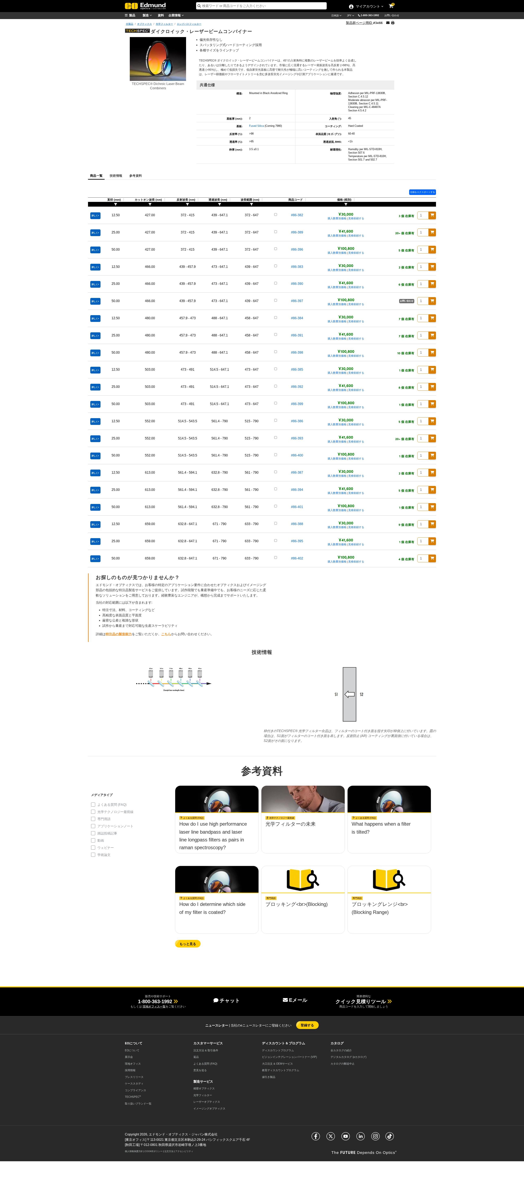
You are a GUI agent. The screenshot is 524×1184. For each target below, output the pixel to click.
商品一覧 (96, 175)
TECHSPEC (133, 1096)
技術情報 (116, 175)
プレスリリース (134, 1077)
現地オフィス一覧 (154, 1006)
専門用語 (104, 819)
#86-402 (297, 558)
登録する (307, 1025)
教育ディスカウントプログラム (280, 1070)
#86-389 (297, 232)
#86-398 (297, 352)
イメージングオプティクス (209, 1108)
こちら (166, 634)
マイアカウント (368, 6)
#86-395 (297, 541)
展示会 (129, 1056)
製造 (146, 15)
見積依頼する (356, 218)
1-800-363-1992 (370, 15)
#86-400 (297, 455)
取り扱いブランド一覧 (138, 1103)
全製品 (129, 24)
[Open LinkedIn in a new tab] (360, 1138)
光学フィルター (164, 24)
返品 (196, 1056)
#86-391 (297, 335)
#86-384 (297, 318)
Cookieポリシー (154, 1151)
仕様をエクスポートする (422, 192)
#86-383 (297, 266)
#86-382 (297, 215)
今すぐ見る (217, 825)
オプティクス (144, 24)
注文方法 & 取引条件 (205, 1050)
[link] (394, 3)
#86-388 (297, 524)
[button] (371, 15)
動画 (100, 840)
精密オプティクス (204, 1088)
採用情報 (130, 1070)
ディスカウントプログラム (278, 1050)
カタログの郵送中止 (343, 1063)
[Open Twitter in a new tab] (331, 1138)
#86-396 (297, 249)
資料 (161, 15)
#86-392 (297, 386)
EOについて (132, 1050)
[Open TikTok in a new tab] (390, 1138)
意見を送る (200, 1070)
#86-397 (297, 301)
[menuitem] (135, 15)
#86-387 (297, 472)
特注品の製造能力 (119, 634)
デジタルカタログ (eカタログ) (348, 1056)
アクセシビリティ (184, 1151)
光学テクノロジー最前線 (115, 812)
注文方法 (168, 1151)
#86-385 (297, 369)
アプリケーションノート (115, 826)
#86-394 (297, 489)
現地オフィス (133, 1063)
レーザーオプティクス (206, 1101)
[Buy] (432, 215)
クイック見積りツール (360, 1001)
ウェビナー (105, 847)
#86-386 (297, 421)
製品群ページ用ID (359, 23)
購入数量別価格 (337, 218)
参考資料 (135, 175)
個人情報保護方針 (134, 1151)
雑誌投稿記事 (107, 833)
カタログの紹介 (341, 1050)
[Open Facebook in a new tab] (316, 1138)
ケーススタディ (134, 1083)
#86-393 (297, 438)
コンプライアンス (135, 1090)
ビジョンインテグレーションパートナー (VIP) (289, 1056)
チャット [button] (230, 1000)
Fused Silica (256, 125)
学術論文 (104, 855)
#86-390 (297, 283)
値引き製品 (268, 1077)
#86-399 (297, 404)
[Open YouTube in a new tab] (346, 1138)
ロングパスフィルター (189, 24)
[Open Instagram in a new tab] (375, 1138)
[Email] (387, 23)
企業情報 (175, 15)
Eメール (298, 1000)
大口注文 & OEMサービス (277, 1063)
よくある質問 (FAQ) (111, 804)
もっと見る (188, 944)
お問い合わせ (391, 15)
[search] (261, 5)
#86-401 (297, 507)
